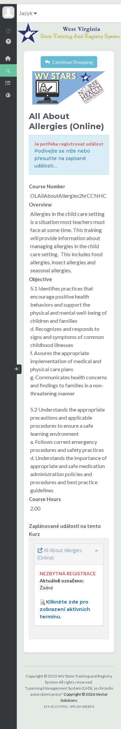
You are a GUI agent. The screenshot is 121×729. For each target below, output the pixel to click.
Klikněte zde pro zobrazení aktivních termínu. (65, 609)
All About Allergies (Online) (60, 554)
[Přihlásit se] (8, 31)
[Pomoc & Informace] (8, 41)
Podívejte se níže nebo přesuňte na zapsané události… (62, 158)
